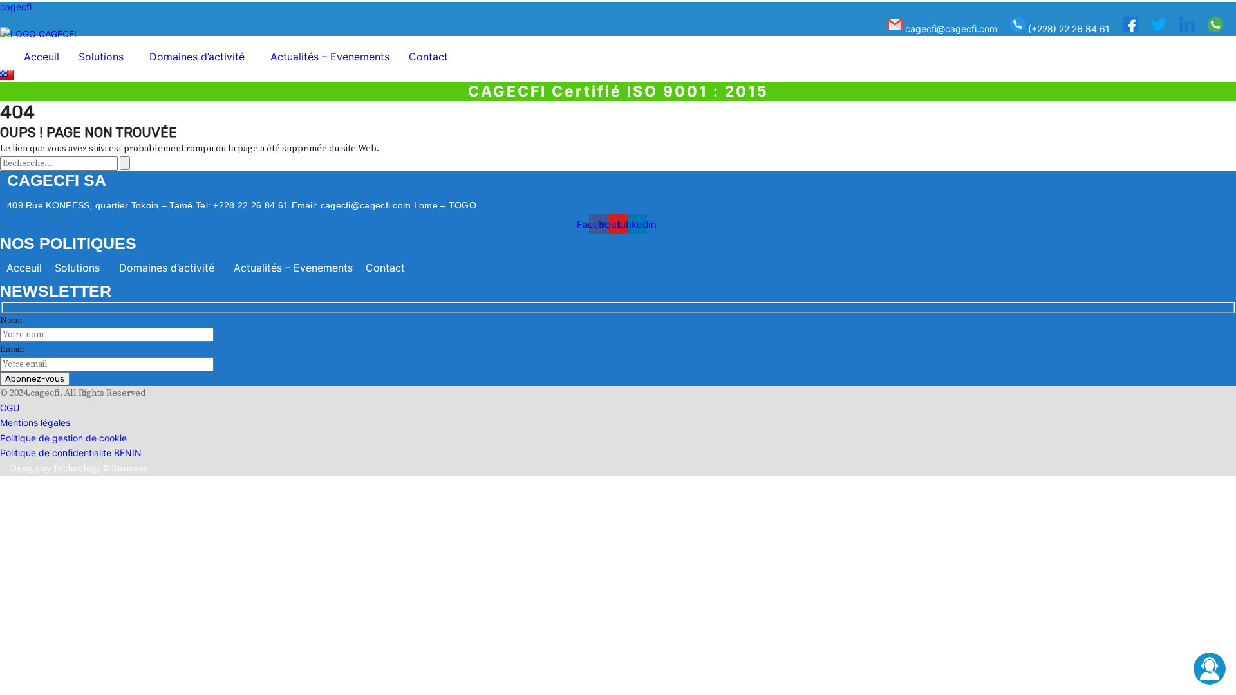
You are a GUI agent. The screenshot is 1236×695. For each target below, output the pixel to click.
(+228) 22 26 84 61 (1067, 28)
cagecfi (16, 6)
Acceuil (41, 56)
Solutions (101, 56)
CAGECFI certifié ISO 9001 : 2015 (618, 91)
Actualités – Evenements (329, 56)
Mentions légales (35, 422)
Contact (428, 56)
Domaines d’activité (197, 56)
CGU (9, 407)
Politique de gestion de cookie (63, 437)
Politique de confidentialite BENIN (71, 452)
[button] (104, 56)
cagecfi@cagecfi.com (950, 28)
